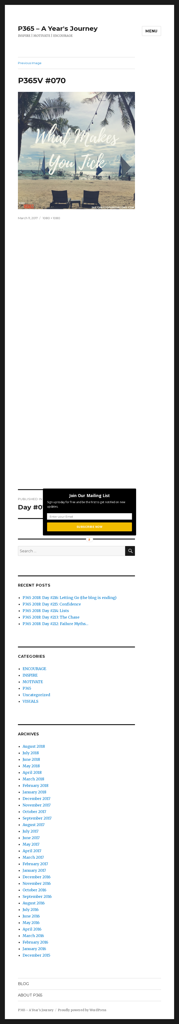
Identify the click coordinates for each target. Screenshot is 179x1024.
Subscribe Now (90, 527)
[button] (89, 495)
